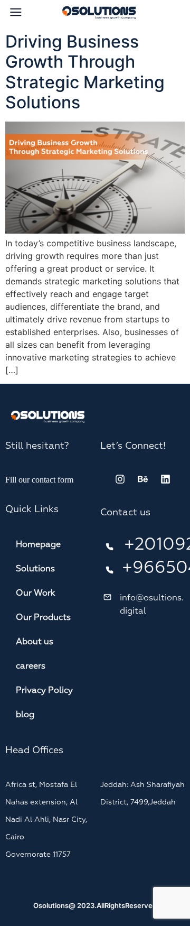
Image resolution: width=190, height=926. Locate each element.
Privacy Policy (44, 691)
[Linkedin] (165, 479)
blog (25, 715)
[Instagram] (120, 479)
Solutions (35, 569)
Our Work (35, 593)
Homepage (38, 545)
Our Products (43, 618)
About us (34, 642)
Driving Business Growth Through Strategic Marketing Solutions (85, 72)
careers (30, 666)
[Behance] (142, 479)
